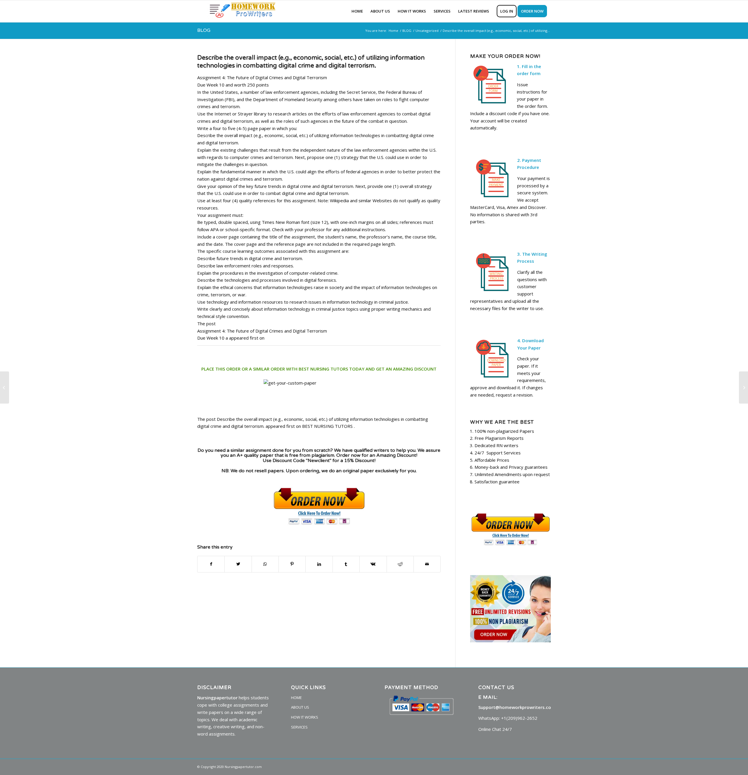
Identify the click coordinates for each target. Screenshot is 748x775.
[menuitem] (357, 11)
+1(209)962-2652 (519, 718)
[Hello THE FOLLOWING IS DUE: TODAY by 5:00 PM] (4, 387)
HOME (296, 697)
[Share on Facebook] (211, 564)
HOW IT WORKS (304, 717)
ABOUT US (300, 707)
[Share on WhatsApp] (265, 564)
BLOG (203, 30)
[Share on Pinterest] (292, 564)
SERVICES (299, 727)
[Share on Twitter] (238, 564)
